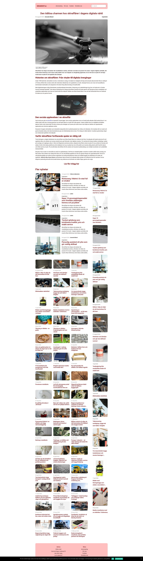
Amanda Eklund (49, 17)
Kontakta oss (78, 6)
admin (71, 193)
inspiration (105, 17)
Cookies (71, 6)
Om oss (66, 6)
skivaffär (49, 120)
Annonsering (59, 6)
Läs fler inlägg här (71, 164)
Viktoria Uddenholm (75, 174)
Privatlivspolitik (119, 558)
